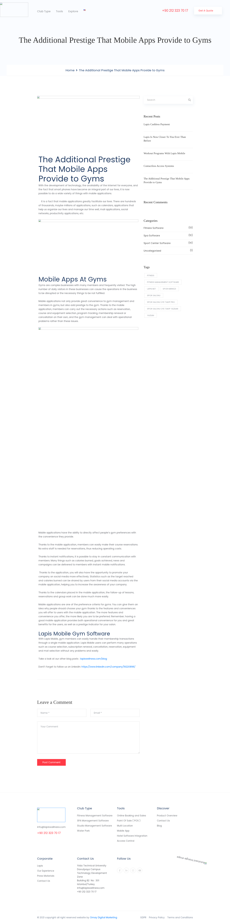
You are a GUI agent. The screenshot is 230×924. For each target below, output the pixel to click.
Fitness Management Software (94, 815)
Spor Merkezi (169, 288)
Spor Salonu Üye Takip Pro (161, 302)
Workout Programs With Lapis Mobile (164, 153)
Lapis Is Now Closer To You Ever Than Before (165, 138)
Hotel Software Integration (132, 835)
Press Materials (45, 875)
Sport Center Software (168, 243)
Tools (59, 11)
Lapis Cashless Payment (157, 124)
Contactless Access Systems (159, 165)
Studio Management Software (94, 825)
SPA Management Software (93, 820)
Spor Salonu (153, 295)
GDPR (143, 917)
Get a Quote (206, 10)
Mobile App (123, 830)
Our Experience (45, 870)
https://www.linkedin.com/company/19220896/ (108, 666)
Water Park (83, 830)
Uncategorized (168, 250)
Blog (159, 825)
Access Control (125, 840)
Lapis (40, 865)
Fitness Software (168, 228)
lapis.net (151, 288)
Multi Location (125, 825)
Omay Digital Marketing (103, 917)
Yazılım (150, 315)
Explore (73, 11)
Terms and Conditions (180, 917)
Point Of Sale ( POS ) (128, 820)
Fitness (150, 275)
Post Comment (51, 762)
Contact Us (163, 820)
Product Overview (167, 815)
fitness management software (163, 282)
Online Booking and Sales (131, 815)
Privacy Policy (157, 917)
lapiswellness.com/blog (93, 658)
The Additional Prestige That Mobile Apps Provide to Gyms (167, 180)
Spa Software (168, 235)
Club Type (44, 11)
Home (70, 70)
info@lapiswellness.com (51, 827)
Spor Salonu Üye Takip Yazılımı (162, 308)
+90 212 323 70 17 (175, 10)
